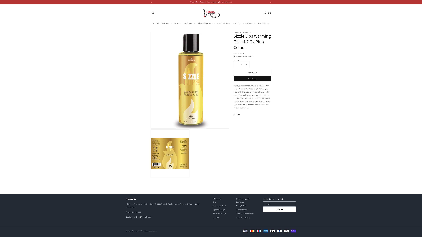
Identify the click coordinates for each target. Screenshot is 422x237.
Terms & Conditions (243, 217)
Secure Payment (241, 210)
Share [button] (238, 115)
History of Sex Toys (219, 214)
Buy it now (252, 79)
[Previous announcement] (151, 2)
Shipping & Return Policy (245, 214)
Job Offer (216, 217)
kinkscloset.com (152, 231)
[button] (153, 13)
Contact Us (240, 202)
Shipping (236, 56)
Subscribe (279, 209)
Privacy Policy (241, 206)
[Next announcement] (270, 2)
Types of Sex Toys (219, 210)
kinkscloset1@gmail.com (141, 217)
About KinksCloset (219, 206)
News (214, 202)
